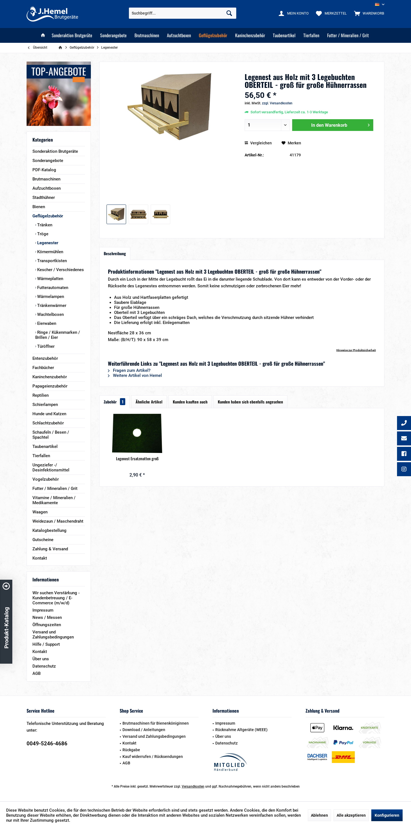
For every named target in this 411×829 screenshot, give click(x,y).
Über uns (40, 658)
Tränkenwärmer (51, 305)
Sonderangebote (47, 160)
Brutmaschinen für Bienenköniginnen (155, 723)
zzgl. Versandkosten (277, 103)
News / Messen (47, 617)
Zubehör (113, 402)
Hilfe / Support (46, 644)
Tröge (42, 233)
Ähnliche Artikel (149, 402)
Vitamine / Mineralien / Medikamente (53, 500)
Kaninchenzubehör (49, 376)
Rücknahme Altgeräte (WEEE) (241, 729)
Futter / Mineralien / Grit (54, 488)
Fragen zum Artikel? (131, 370)
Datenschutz (44, 666)
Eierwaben (46, 323)
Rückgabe (131, 750)
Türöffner (45, 346)
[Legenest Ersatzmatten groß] (137, 433)
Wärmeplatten (49, 278)
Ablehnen (319, 815)
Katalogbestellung (49, 530)
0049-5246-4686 (47, 743)
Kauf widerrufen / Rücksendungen (152, 756)
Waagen (40, 512)
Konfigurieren (387, 815)
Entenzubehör (45, 358)
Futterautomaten (52, 287)
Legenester (47, 242)
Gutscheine (42, 539)
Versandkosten (193, 786)
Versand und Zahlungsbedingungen (53, 635)
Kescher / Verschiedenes (60, 269)
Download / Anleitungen (143, 729)
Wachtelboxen (50, 314)
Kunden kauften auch (190, 402)
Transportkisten (51, 260)
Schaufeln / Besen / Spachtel (50, 435)
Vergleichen (260, 143)
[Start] (43, 35)
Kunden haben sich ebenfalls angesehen (250, 402)
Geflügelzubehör (47, 216)
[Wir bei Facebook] (404, 454)
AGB (36, 673)
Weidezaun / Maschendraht (57, 521)
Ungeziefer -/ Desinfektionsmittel (50, 467)
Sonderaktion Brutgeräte (55, 151)
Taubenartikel (45, 446)
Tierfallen (41, 455)
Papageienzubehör (49, 386)
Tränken (44, 224)
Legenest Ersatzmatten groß (137, 458)
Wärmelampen (50, 296)
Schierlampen (45, 404)
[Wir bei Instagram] (404, 469)
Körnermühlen (49, 251)
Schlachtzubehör (48, 423)
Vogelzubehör (45, 479)
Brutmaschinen (46, 179)
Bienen (38, 206)
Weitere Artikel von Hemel (137, 375)
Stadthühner (43, 197)
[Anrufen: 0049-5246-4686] (404, 423)
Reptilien (40, 395)
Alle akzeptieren (351, 815)
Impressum (42, 610)
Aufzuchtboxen (46, 188)
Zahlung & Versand (50, 548)
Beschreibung (115, 253)
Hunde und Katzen (49, 413)
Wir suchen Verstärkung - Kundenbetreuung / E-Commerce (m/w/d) (56, 597)
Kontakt (39, 558)
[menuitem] (367, 13)
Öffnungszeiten (46, 624)
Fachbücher (43, 367)
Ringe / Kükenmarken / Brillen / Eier (57, 335)
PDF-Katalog (44, 169)
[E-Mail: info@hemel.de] (404, 438)
